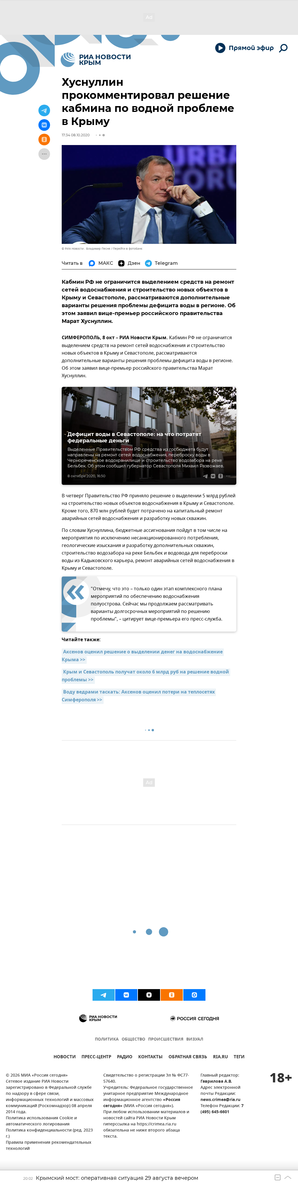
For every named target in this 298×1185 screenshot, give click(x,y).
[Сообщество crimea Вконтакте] (126, 995)
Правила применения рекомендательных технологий (48, 1145)
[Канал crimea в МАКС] (194, 995)
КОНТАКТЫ (150, 1057)
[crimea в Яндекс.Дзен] (149, 995)
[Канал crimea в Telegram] (104, 995)
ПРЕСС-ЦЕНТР (96, 1057)
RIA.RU (220, 1057)
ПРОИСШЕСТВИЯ (165, 1039)
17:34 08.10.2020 (76, 135)
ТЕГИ (239, 1057)
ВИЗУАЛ (194, 1039)
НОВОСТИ (65, 1057)
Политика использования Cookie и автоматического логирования (41, 1121)
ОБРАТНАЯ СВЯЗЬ (187, 1057)
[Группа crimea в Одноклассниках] (172, 995)
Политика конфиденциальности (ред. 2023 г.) (49, 1133)
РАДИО (124, 1057)
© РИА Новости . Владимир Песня (86, 248)
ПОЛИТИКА (107, 1039)
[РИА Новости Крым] (95, 60)
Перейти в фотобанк (127, 248)
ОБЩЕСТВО (133, 1039)
